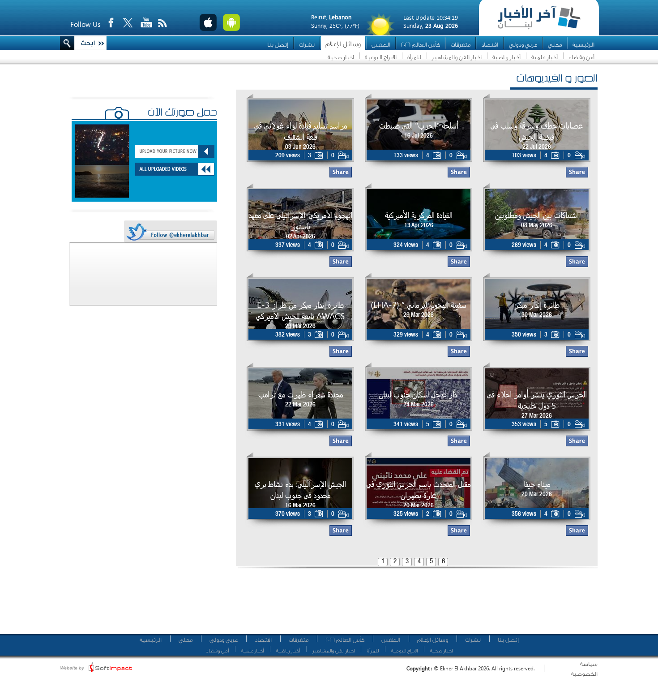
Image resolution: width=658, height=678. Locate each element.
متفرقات (460, 44)
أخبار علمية (544, 57)
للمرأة (414, 57)
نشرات (307, 44)
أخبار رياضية (506, 57)
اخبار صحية (341, 57)
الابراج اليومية (381, 57)
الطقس (381, 44)
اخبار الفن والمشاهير (457, 57)
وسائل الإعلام (343, 44)
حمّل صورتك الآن (182, 113)
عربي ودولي (523, 44)
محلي (555, 44)
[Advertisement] (414, 605)
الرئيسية (583, 44)
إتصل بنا (277, 44)
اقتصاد (489, 44)
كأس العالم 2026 (420, 44)
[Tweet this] (170, 232)
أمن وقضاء (581, 57)
